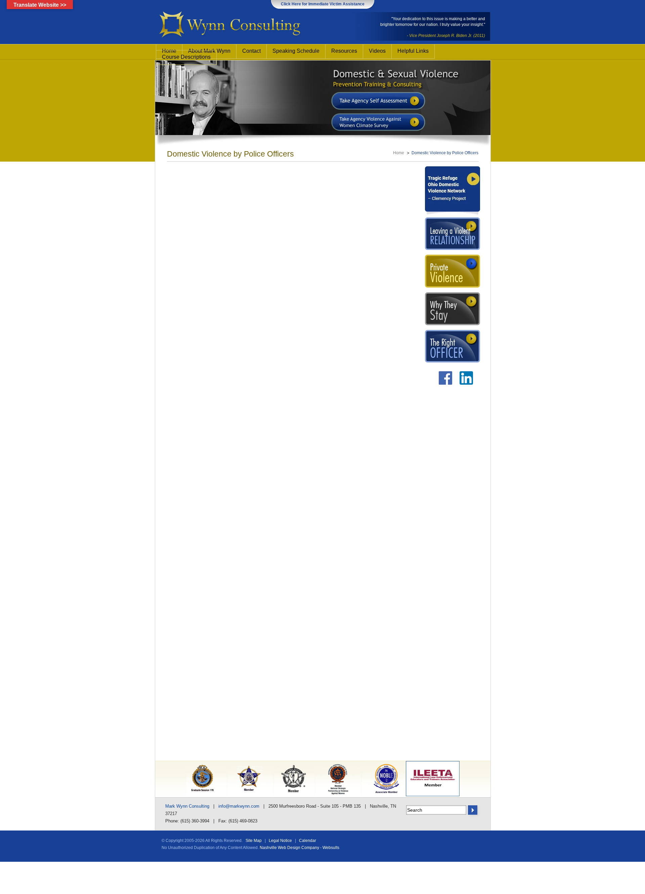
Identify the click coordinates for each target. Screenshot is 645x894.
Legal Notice (280, 840)
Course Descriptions (186, 57)
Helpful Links (413, 51)
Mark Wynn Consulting (187, 806)
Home (398, 153)
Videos (377, 51)
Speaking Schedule (295, 51)
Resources (344, 51)
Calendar (307, 840)
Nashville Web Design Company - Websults (299, 847)
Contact (251, 51)
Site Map (254, 840)
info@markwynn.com (238, 806)
